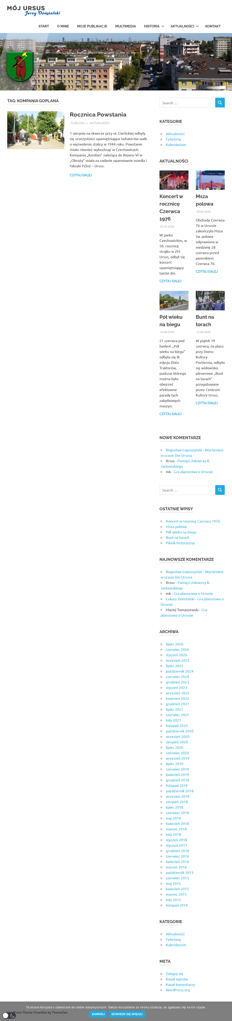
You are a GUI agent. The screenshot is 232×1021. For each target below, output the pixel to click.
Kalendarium (176, 144)
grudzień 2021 (177, 703)
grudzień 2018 (177, 780)
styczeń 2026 (176, 654)
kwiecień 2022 (177, 698)
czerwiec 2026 (177, 649)
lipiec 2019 (174, 763)
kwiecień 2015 (177, 888)
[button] (9, 1016)
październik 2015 (179, 872)
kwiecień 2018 (177, 823)
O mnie (63, 26)
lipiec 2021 (174, 709)
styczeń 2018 (176, 839)
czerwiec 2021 (177, 714)
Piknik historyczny (180, 542)
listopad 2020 (177, 725)
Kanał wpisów (177, 979)
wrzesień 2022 (177, 692)
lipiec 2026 (174, 644)
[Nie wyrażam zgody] (226, 1011)
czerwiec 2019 (177, 769)
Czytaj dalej (81, 175)
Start (44, 26)
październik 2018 (179, 790)
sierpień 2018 (177, 801)
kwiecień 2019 (177, 774)
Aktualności (182, 26)
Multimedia (125, 26)
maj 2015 (173, 883)
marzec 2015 (176, 894)
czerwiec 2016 (177, 856)
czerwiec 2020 (177, 752)
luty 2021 (173, 720)
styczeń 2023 (176, 687)
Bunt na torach (177, 537)
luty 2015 (173, 899)
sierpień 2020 (177, 741)
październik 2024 (179, 671)
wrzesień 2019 (177, 758)
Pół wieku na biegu (181, 532)
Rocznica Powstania (98, 114)
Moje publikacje (92, 26)
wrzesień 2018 (177, 796)
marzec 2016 (176, 867)
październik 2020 (179, 731)
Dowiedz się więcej (127, 1014)
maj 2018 (173, 818)
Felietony (173, 139)
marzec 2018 (176, 829)
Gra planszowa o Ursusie (193, 471)
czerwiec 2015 (177, 877)
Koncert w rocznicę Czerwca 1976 (193, 521)
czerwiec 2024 (177, 676)
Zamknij (98, 1014)
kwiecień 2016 (177, 861)
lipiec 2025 (174, 665)
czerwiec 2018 (177, 812)
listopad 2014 (177, 905)
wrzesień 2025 (177, 660)
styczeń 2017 (176, 845)
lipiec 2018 (174, 807)
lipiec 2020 (174, 747)
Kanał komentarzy (180, 984)
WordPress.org (178, 989)
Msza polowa (176, 526)
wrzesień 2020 (177, 736)
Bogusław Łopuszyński (184, 449)
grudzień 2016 (177, 850)
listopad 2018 (177, 785)
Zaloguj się (174, 973)
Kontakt (213, 26)
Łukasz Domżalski (180, 598)
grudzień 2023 (177, 682)
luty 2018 (173, 834)
